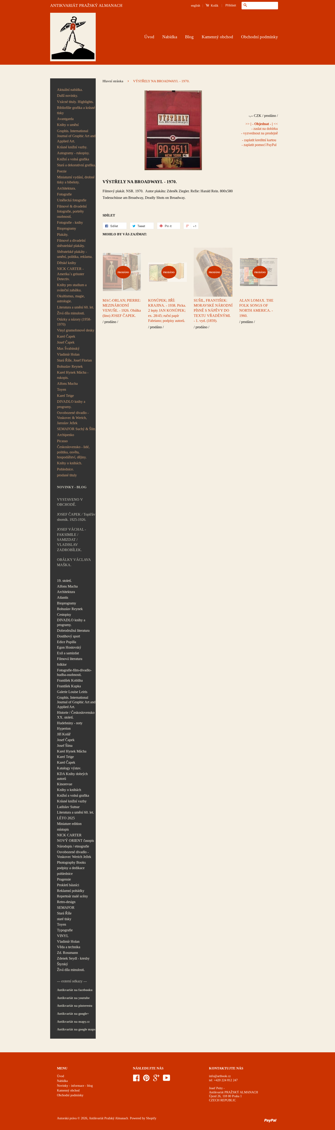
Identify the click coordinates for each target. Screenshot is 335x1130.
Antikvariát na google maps (76, 1029)
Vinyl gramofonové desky (75, 330)
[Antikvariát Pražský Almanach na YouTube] (166, 1079)
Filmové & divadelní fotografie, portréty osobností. (72, 211)
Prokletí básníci (68, 885)
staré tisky (64, 919)
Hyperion (64, 728)
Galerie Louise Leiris (72, 692)
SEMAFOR (66, 907)
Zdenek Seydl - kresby (73, 958)
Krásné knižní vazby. (72, 147)
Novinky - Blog (72, 487)
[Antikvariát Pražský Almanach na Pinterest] (146, 1079)
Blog (189, 36)
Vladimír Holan (68, 354)
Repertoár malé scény (72, 896)
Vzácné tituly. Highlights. (75, 102)
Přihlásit (230, 5)
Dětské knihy (66, 263)
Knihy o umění (68, 125)
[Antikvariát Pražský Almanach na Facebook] (136, 1079)
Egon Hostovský (69, 647)
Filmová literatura (69, 659)
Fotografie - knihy (70, 222)
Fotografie (64, 194)
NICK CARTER (69, 835)
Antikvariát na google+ (73, 1013)
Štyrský (62, 964)
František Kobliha (70, 680)
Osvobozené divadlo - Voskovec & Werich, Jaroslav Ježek (73, 418)
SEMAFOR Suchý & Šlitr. (76, 429)
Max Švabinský (68, 348)
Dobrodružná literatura (73, 630)
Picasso (62, 441)
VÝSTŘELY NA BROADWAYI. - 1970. (140, 181)
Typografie (65, 930)
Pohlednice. (65, 469)
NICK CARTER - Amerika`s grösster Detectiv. (70, 274)
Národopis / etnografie (73, 846)
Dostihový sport (68, 636)
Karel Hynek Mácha (71, 751)
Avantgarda (65, 119)
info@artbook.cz (220, 1076)
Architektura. (66, 188)
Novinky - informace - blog (75, 1085)
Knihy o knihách (69, 790)
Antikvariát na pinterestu (74, 1005)
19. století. (64, 581)
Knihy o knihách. (69, 463)
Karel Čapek (66, 336)
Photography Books (71, 862)
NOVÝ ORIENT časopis (75, 840)
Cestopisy (64, 614)
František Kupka (69, 686)
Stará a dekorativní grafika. (76, 165)
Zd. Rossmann (67, 953)
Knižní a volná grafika (73, 159)
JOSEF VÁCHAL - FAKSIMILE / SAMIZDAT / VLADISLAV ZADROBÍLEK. (71, 539)
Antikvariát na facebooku (75, 990)
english (195, 5)
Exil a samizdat (68, 653)
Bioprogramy (66, 228)
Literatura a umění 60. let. (75, 307)
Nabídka (169, 36)
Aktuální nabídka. (70, 90)
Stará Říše (64, 913)
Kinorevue (64, 784)
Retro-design (66, 902)
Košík (214, 5)
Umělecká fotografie (71, 200)
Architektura (66, 592)
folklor (62, 664)
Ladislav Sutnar (68, 807)
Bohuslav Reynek (70, 366)
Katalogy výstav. (69, 768)
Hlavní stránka (113, 81)
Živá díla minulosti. (71, 313)
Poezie (62, 171)
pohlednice (65, 874)
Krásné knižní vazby (72, 801)
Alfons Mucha (67, 383)
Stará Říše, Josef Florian (74, 360)
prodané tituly (67, 475)
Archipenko (65, 435)
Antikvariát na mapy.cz (73, 1021)
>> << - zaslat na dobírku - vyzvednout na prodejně (259, 128)
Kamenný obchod (217, 36)
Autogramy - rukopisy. (73, 153)
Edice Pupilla (66, 642)
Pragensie (64, 879)
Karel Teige (65, 396)
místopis (63, 829)
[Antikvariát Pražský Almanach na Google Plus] (156, 1079)
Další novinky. (67, 96)
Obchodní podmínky (259, 36)
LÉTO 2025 (66, 818)
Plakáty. (62, 234)
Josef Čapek (66, 342)
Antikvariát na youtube (73, 998)
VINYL (63, 936)
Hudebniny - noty (69, 723)
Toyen (61, 389)
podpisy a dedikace (71, 868)
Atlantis (62, 597)
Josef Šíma (64, 745)
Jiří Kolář (63, 734)
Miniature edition (69, 824)
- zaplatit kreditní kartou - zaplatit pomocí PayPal (259, 142)
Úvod (149, 36)
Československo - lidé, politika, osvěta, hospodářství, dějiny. (73, 452)
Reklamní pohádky (70, 891)
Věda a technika (68, 947)
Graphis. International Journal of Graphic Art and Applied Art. (76, 136)
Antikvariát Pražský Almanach (108, 1118)
